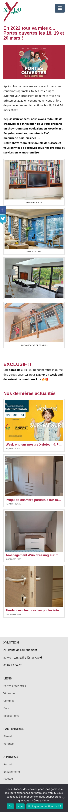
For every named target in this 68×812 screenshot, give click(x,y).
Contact (8, 779)
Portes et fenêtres (14, 686)
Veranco (8, 743)
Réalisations (11, 715)
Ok (10, 806)
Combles (8, 700)
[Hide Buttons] (2, 222)
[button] (60, 8)
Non (20, 806)
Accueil (7, 764)
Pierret (7, 736)
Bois (6, 708)
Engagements (12, 771)
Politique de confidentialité (44, 806)
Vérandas (9, 693)
